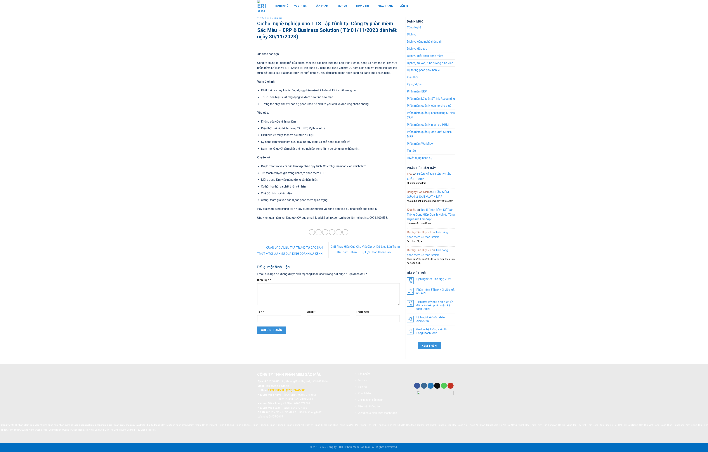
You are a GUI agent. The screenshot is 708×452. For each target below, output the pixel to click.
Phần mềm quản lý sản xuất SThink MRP (429, 134)
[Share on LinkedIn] (345, 232)
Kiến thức (413, 77)
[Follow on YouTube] (447, 6)
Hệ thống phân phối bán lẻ (423, 70)
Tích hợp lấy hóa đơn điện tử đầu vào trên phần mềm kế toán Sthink (434, 305)
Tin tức (411, 150)
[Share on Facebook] (312, 232)
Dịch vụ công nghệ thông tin (424, 41)
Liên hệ (404, 5)
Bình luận (264, 280)
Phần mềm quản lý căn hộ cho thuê (429, 105)
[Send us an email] (442, 6)
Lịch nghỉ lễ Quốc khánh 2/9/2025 (431, 319)
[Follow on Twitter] (431, 386)
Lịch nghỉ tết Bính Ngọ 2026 (434, 279)
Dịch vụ (342, 5)
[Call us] (444, 386)
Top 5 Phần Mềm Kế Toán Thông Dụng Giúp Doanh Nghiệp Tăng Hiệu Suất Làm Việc (431, 214)
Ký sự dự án (414, 84)
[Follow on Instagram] (424, 386)
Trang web (362, 311)
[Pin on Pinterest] (332, 232)
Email (311, 311)
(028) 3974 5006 (295, 390)
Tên (260, 311)
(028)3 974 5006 (307, 394)
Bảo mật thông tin (369, 406)
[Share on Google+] (339, 232)
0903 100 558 (276, 390)
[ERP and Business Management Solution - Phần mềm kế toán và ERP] (261, 6)
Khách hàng (386, 5)
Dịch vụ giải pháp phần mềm (425, 56)
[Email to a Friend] (325, 232)
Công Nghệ (414, 27)
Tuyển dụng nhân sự (269, 18)
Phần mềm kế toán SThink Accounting (431, 98)
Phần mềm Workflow (420, 143)
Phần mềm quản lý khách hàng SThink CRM (431, 115)
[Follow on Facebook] (437, 6)
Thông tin (362, 5)
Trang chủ (281, 5)
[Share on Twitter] (318, 232)
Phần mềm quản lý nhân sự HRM (428, 124)
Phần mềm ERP (417, 91)
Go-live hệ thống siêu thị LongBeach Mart (431, 331)
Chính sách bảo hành (370, 399)
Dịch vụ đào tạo (417, 48)
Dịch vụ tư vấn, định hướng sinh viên (430, 63)
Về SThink (300, 5)
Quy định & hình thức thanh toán (377, 413)
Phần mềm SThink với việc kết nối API (435, 291)
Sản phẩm (321, 5)
